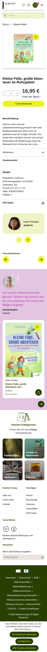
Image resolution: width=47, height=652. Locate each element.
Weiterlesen (8, 152)
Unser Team (8, 500)
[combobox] (23, 15)
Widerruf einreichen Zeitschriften (22, 600)
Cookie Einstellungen (29, 609)
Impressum (11, 578)
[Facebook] (13, 529)
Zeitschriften (31, 509)
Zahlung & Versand (14, 604)
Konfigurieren (24, 641)
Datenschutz (25, 578)
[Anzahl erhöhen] (17, 93)
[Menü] (41, 5)
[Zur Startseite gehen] (9, 5)
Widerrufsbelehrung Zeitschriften (22, 595)
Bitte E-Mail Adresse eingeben (17, 552)
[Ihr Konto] (28, 5)
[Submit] (5, 15)
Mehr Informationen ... (23, 629)
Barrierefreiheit (33, 604)
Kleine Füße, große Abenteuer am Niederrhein (15, 385)
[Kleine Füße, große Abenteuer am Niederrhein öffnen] (23, 351)
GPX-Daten (31, 513)
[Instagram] (6, 529)
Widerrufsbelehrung (22, 586)
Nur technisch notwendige (24, 634)
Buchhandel (31, 500)
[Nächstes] (28, 240)
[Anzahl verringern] (5, 93)
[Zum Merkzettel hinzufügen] (36, 37)
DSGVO (12, 609)
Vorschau (30, 504)
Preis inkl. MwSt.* (31, 96)
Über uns (7, 495)
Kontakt (6, 504)
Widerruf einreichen (22, 591)
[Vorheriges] (19, 240)
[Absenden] (42, 557)
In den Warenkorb (23, 104)
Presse (29, 495)
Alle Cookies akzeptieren (24, 648)
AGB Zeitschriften (22, 582)
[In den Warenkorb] (38, 392)
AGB (36, 578)
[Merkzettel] (23, 5)
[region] (23, 48)
